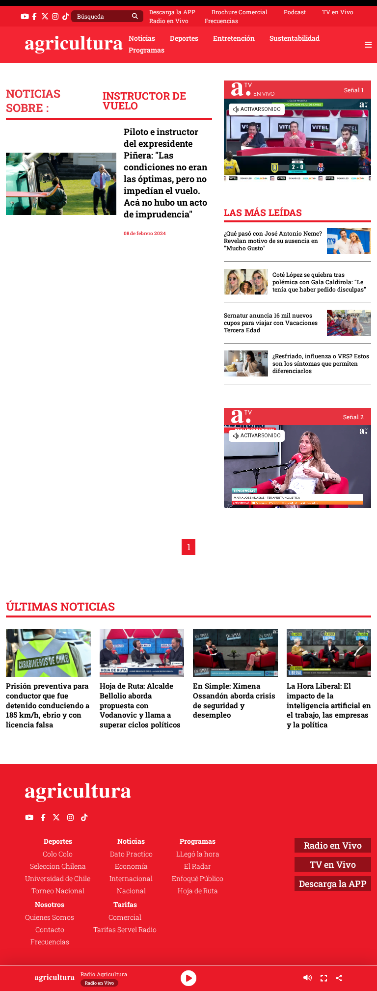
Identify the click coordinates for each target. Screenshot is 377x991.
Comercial (124, 917)
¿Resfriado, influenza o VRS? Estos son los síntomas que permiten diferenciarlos (320, 363)
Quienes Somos (49, 917)
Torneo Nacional (57, 890)
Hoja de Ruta (198, 890)
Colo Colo (58, 854)
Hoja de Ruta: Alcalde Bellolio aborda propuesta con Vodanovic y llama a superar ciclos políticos (140, 705)
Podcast (295, 12)
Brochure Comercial (240, 12)
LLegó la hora (197, 854)
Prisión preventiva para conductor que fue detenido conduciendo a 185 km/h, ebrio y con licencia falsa (47, 705)
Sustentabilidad (294, 38)
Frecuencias (221, 21)
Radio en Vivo (168, 21)
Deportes (184, 38)
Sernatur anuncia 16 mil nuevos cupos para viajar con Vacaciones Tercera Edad (271, 323)
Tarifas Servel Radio (125, 929)
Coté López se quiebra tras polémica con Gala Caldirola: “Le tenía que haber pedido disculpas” (319, 282)
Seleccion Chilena (58, 866)
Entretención (234, 38)
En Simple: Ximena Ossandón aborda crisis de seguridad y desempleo (234, 700)
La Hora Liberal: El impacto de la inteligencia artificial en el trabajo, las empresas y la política (329, 705)
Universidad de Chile (57, 878)
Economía (131, 866)
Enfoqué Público (197, 878)
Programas (146, 50)
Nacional (131, 890)
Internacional (131, 878)
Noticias (142, 38)
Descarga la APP (172, 12)
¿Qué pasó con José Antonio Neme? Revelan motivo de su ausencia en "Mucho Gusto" (273, 241)
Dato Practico (131, 854)
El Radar (197, 866)
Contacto (49, 929)
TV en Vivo (337, 12)
